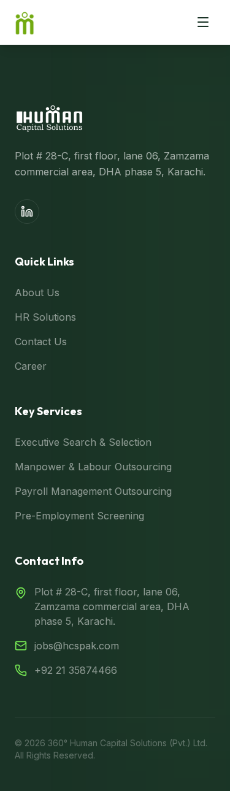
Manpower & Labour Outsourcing (93, 466)
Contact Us (41, 341)
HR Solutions (45, 317)
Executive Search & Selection (83, 442)
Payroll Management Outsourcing (93, 491)
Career (31, 366)
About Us (37, 292)
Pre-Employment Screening (79, 516)
